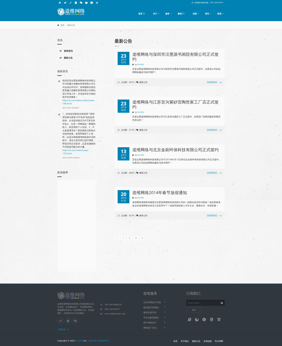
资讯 (207, 13)
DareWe (79, 340)
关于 (155, 13)
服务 (167, 13)
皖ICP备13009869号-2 (99, 340)
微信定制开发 (150, 312)
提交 (194, 310)
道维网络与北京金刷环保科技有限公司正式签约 (175, 149)
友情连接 (208, 341)
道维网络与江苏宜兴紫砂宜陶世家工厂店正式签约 (175, 104)
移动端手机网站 (151, 307)
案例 (180, 13)
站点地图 (219, 341)
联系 (219, 13)
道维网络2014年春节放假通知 (159, 192)
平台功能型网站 (151, 317)
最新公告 (67, 57)
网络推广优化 (150, 327)
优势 (195, 13)
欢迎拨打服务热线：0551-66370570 (208, 2)
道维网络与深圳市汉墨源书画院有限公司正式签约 (175, 56)
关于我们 (185, 341)
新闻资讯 (67, 50)
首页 (140, 13)
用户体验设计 (150, 322)
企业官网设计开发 (152, 302)
